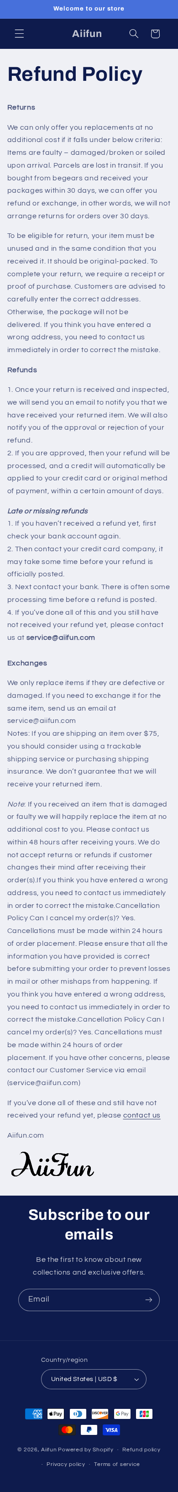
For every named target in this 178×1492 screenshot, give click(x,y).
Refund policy (141, 1449)
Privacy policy (66, 1464)
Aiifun (49, 1449)
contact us (142, 1115)
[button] (19, 33)
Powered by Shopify (85, 1449)
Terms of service (117, 1464)
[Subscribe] (148, 1300)
